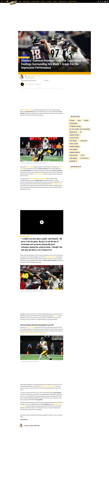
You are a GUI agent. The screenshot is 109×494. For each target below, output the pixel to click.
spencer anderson (74, 146)
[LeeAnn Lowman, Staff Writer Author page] (21, 76)
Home (20, 1)
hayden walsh (73, 132)
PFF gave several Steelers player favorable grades (33, 332)
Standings (49, 1)
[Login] (7, 1)
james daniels (73, 158)
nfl (81, 132)
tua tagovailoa (84, 158)
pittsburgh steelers (75, 126)
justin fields (83, 140)
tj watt (82, 155)
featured (72, 120)
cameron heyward (74, 135)
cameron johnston (75, 152)
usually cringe (30, 327)
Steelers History (72, 1)
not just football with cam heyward (80, 129)
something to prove (56, 183)
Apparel (55, 1)
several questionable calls (47, 386)
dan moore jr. (73, 161)
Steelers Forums (35, 1)
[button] (2, 1)
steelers (86, 120)
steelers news (73, 123)
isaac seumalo (73, 149)
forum (79, 120)
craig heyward (73, 155)
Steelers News (26, 1)
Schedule (43, 1)
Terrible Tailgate (62, 1)
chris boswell (73, 140)
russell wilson (74, 143)
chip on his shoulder (51, 257)
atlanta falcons (74, 138)
